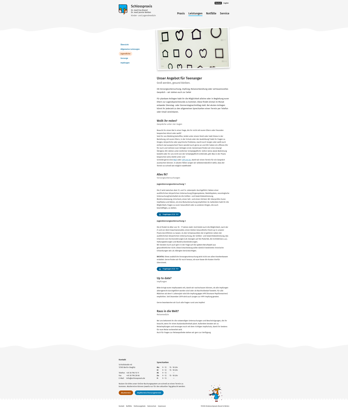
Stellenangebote (140, 406)
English (226, 3)
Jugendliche (125, 54)
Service (224, 13)
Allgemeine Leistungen (130, 49)
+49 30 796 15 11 (132, 373)
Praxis (181, 13)
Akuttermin (126, 393)
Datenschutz (151, 406)
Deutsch (218, 3)
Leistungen (195, 13)
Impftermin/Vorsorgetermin (149, 393)
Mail (175, 160)
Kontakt (121, 406)
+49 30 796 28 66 (133, 375)
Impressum (162, 406)
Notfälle (211, 13)
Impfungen (125, 63)
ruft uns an (186, 160)
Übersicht (125, 45)
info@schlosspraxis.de (135, 378)
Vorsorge (124, 58)
